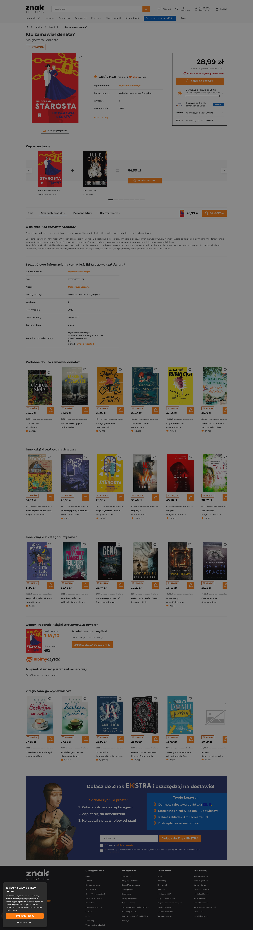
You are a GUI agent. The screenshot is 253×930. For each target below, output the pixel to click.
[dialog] (25, 904)
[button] (25, 922)
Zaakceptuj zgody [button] (25, 916)
